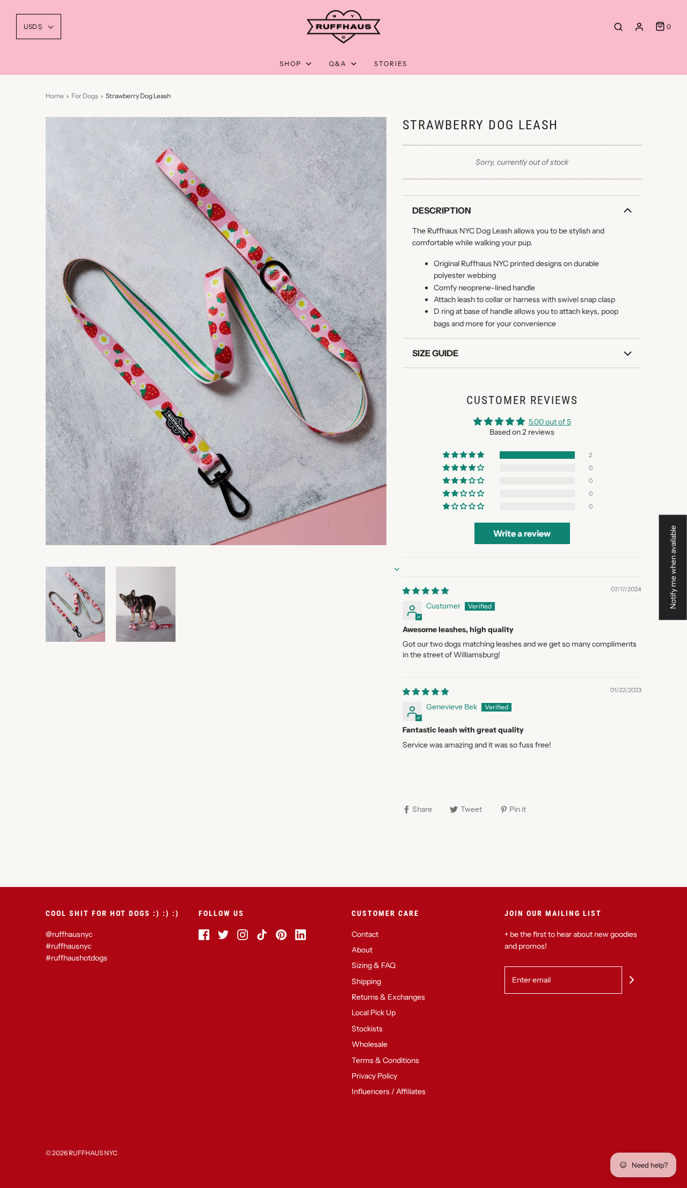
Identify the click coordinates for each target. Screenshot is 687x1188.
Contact (365, 934)
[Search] (618, 27)
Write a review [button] (522, 533)
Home (55, 96)
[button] (38, 26)
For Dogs (84, 96)
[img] (426, 591)
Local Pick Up (374, 1012)
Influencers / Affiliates (389, 1091)
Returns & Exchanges (388, 997)
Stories (390, 64)
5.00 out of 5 (550, 422)
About (362, 950)
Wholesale (370, 1044)
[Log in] (639, 27)
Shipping (366, 981)
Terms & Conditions (385, 1060)
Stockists (367, 1028)
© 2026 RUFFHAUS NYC (82, 1153)
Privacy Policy (374, 1076)
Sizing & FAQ (374, 965)
